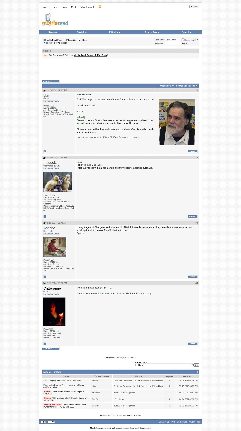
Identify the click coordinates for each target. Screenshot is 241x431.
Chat (73, 7)
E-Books (113, 32)
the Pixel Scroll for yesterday (136, 293)
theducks (50, 163)
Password (159, 43)
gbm (46, 95)
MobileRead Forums (55, 40)
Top (199, 422)
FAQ (173, 422)
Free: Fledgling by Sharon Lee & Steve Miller (62, 381)
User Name (160, 40)
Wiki (65, 7)
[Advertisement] (120, 69)
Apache (49, 228)
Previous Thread (114, 357)
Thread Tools (164, 86)
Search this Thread (185, 86)
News (84, 40)
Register (53, 32)
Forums (55, 7)
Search (185, 32)
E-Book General (73, 40)
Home (45, 7)
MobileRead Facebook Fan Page (90, 55)
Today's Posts (152, 32)
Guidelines (82, 32)
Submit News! (87, 7)
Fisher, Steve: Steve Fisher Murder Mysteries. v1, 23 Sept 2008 (64, 406)
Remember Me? (191, 40)
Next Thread (128, 357)
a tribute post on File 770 (98, 287)
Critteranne (52, 288)
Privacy (192, 422)
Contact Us (164, 422)
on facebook (124, 129)
